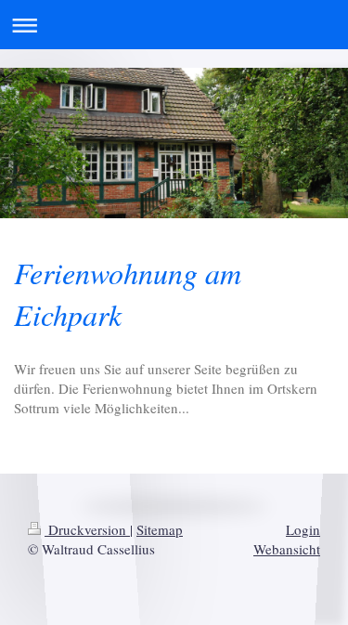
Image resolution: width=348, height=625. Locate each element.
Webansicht (286, 549)
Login (303, 529)
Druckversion (87, 529)
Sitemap (159, 529)
